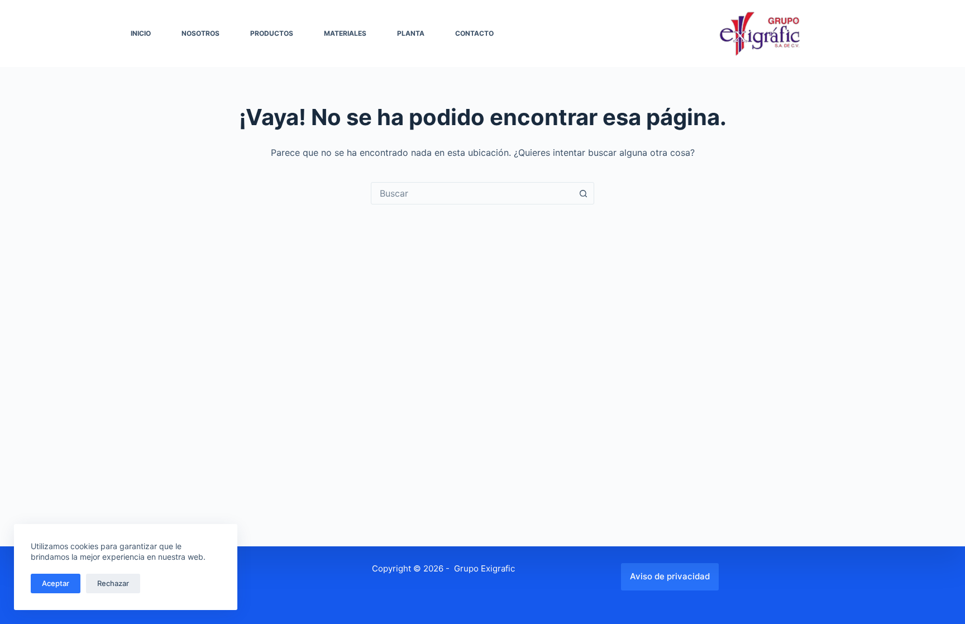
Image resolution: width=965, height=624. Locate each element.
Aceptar (55, 583)
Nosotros (200, 33)
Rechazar (113, 583)
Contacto (474, 33)
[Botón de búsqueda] (583, 193)
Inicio (141, 33)
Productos (271, 33)
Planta (410, 33)
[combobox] (471, 193)
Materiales (345, 33)
